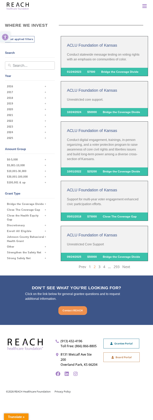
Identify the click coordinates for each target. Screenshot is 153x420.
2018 (10, 97)
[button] (5, 37)
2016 (10, 86)
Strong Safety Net (18, 258)
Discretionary (16, 225)
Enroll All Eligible (19, 231)
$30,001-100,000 (17, 176)
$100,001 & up (16, 182)
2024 (10, 132)
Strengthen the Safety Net (24, 252)
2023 (10, 126)
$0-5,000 (12, 159)
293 (117, 266)
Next (126, 266)
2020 (10, 109)
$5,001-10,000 (16, 165)
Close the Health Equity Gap (23, 217)
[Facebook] (58, 373)
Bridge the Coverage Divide (25, 204)
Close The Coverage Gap (23, 209)
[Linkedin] (66, 373)
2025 (10, 138)
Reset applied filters (19, 39)
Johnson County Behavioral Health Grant (25, 239)
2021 (10, 115)
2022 (10, 120)
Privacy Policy (63, 391)
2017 (10, 92)
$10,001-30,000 (16, 171)
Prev (82, 266)
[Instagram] (75, 373)
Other (10, 246)
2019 (10, 103)
